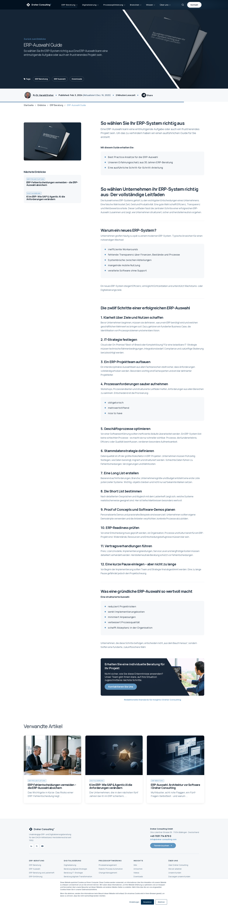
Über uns (164, 4)
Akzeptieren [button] (147, 902)
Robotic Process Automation (111, 869)
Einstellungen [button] (134, 902)
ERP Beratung (41, 79)
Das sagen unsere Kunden (179, 876)
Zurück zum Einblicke (35, 39)
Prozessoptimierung (113, 4)
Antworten (138, 869)
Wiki (135, 865)
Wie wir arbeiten (175, 869)
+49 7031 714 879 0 (160, 836)
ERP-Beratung (68, 4)
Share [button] (149, 95)
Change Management (108, 873)
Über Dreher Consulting (178, 865)
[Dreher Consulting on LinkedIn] (31, 846)
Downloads (77, 79)
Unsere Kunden (174, 873)
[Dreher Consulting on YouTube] (42, 846)
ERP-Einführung (35, 876)
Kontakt (194, 4)
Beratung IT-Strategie (73, 873)
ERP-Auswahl (34, 869)
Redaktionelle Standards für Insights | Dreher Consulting (152, 699)
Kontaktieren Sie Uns (120, 686)
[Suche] (182, 4)
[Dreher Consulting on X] (37, 846)
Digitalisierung (89, 4)
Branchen (134, 4)
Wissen (149, 4)
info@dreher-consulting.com (163, 839)
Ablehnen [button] (161, 902)
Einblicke (42, 105)
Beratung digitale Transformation (78, 876)
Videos (136, 873)
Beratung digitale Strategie (75, 869)
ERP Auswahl (60, 79)
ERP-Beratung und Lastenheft (41, 873)
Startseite (29, 105)
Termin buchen (161, 845)
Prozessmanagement (108, 865)
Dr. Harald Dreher (45, 95)
